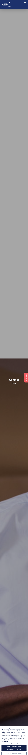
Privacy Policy (5, 741)
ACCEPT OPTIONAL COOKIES (14, 746)
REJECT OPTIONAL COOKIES (14, 749)
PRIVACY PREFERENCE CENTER (14, 753)
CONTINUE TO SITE (14, 743)
